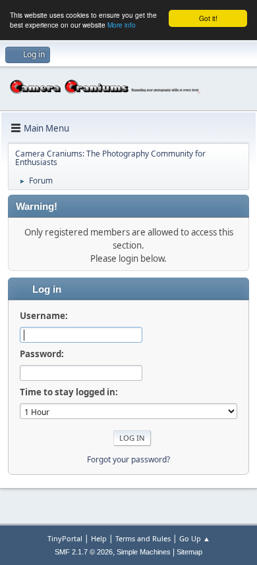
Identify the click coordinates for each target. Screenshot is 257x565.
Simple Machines (144, 552)
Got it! (208, 18)
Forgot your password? (128, 459)
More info (121, 25)
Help (99, 538)
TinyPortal (64, 538)
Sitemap (189, 552)
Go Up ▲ (194, 538)
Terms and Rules (143, 538)
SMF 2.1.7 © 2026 (84, 552)
